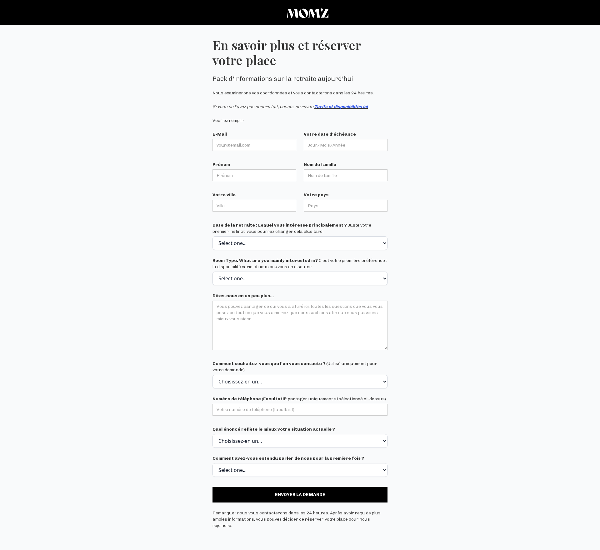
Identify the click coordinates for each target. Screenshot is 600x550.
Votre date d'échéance (330, 134)
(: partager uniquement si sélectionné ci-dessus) (299, 399)
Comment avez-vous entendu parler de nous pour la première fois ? (288, 458)
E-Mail (219, 134)
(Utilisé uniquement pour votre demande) (294, 366)
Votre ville (224, 195)
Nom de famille (320, 164)
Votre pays (316, 195)
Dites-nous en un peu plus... (243, 295)
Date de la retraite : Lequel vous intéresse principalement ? (291, 228)
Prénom (221, 164)
